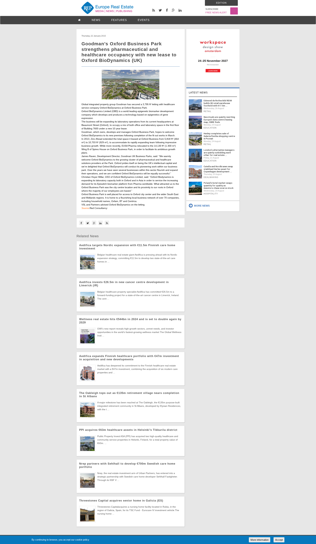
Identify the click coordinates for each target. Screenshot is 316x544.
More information (259, 539)
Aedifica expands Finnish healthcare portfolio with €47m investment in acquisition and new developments (129, 358)
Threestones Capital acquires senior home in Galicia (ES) (121, 500)
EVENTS (144, 20)
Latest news (198, 92)
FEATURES (119, 20)
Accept (279, 539)
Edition (221, 2)
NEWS (96, 20)
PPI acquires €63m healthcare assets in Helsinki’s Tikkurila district (128, 429)
